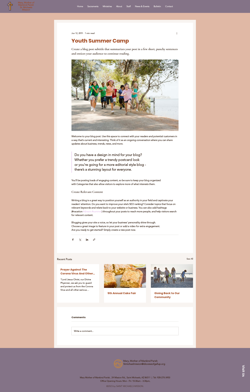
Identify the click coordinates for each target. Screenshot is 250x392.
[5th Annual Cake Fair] (125, 276)
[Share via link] (94, 239)
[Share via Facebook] (72, 239)
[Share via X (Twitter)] (80, 239)
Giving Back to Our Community (167, 295)
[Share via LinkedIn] (87, 239)
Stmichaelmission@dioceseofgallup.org (144, 363)
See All (190, 258)
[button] (243, 371)
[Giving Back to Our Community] (172, 276)
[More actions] (177, 33)
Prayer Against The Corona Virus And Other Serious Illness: (76, 271)
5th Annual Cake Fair (121, 293)
